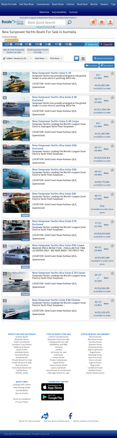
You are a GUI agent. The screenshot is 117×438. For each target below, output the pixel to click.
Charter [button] (70, 4)
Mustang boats (95, 354)
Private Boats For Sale (22, 360)
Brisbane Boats (22, 339)
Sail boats (58, 354)
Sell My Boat (21, 370)
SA (46, 44)
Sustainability (59, 12)
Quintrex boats (95, 344)
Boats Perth (21, 349)
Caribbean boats (95, 367)
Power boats (58, 357)
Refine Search (11, 40)
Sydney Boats (22, 336)
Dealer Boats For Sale (22, 362)
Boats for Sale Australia (29, 421)
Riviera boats (95, 336)
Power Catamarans (58, 360)
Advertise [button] (44, 12)
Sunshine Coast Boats (22, 344)
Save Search (108, 65)
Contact (73, 12)
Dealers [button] (104, 4)
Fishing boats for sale (58, 341)
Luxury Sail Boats (58, 367)
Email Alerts (92, 65)
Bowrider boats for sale (58, 339)
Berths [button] (94, 4)
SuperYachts (58, 362)
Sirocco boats (95, 360)
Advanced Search (44, 26)
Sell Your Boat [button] (26, 4)
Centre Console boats (59, 336)
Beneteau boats (95, 339)
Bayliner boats (95, 370)
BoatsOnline (25, 434)
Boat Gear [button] (82, 4)
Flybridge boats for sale (58, 372)
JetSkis (58, 349)
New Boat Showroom (21, 367)
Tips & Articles (21, 393)
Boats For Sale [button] (9, 4)
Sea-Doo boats (95, 357)
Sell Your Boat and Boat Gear (57, 421)
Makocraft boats (95, 349)
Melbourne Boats (22, 347)
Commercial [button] (43, 4)
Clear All (108, 44)
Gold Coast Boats (22, 341)
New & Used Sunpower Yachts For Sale (13, 51)
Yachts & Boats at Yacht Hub (85, 421)
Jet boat (58, 347)
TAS (37, 44)
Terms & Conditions (22, 399)
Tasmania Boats (22, 354)
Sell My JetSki (22, 372)
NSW (17, 44)
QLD (7, 44)
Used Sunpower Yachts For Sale (38, 51)
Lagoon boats (95, 362)
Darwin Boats (22, 357)
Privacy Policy (22, 401)
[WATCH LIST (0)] (101, 22)
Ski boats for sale (59, 352)
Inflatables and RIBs (58, 344)
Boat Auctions (22, 365)
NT (56, 44)
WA (67, 44)
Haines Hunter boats (95, 372)
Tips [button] (113, 4)
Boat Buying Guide (22, 387)
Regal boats (95, 352)
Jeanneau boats (95, 347)
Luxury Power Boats (58, 365)
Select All (93, 44)
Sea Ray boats (95, 341)
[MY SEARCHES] (93, 22)
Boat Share (58, 4)
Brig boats (95, 365)
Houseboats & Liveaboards (58, 370)
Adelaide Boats (22, 352)
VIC (26, 44)
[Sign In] (110, 22)
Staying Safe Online (22, 384)
